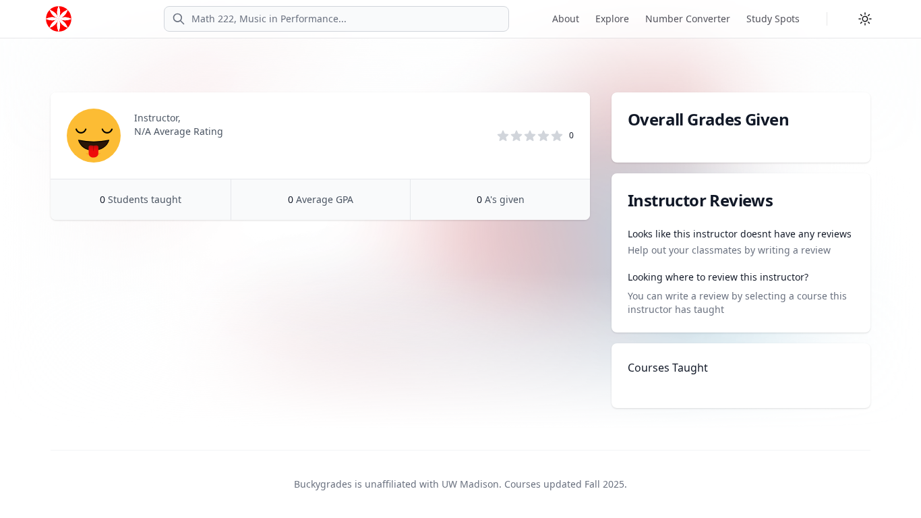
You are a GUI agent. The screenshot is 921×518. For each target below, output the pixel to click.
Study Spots (773, 18)
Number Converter (687, 18)
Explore (612, 18)
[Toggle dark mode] (865, 19)
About (565, 18)
